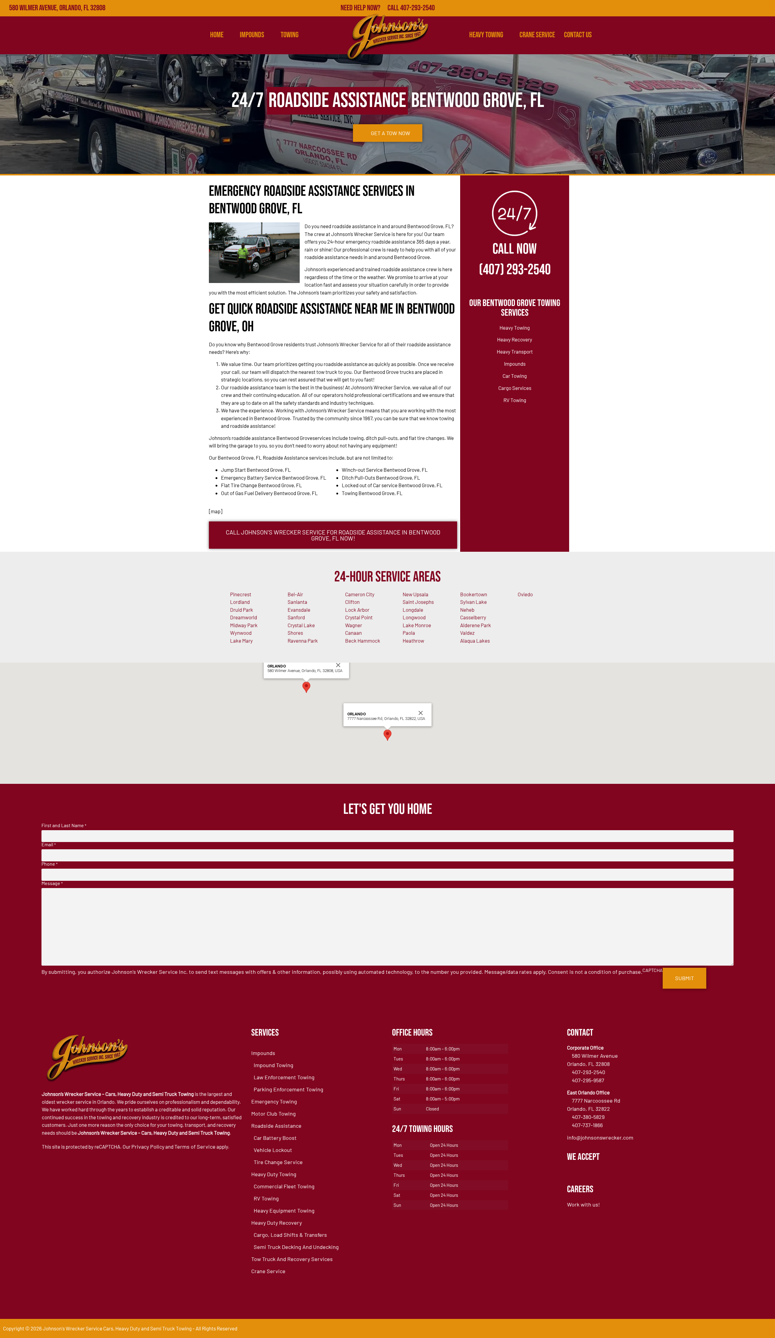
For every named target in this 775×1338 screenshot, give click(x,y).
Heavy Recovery (514, 339)
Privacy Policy (147, 1146)
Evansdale (299, 610)
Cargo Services (514, 388)
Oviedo (525, 594)
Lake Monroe (417, 625)
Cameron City (359, 594)
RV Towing (514, 400)
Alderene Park (475, 625)
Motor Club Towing (273, 1113)
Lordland (240, 602)
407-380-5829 (588, 1116)
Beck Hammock (362, 640)
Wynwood (241, 633)
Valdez (467, 633)
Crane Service (537, 35)
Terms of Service (195, 1146)
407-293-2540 (588, 1072)
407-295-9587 (588, 1080)
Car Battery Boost (275, 1137)
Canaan (353, 633)
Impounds (515, 364)
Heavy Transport (515, 351)
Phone (49, 863)
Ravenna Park (303, 640)
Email (48, 844)
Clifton (352, 602)
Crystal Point (359, 617)
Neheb (467, 610)
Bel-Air (295, 594)
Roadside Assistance (276, 1125)
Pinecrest (240, 594)
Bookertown (473, 594)
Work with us (582, 1204)
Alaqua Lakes (475, 640)
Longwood (414, 617)
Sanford (296, 617)
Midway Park (244, 625)
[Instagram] (767, 8)
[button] (306, 687)
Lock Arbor (357, 610)
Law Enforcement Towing (284, 1077)
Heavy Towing (486, 35)
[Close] (338, 665)
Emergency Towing (274, 1101)
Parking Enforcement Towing (288, 1089)
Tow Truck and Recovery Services (292, 1259)
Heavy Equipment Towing (284, 1210)
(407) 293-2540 (515, 269)
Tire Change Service (278, 1162)
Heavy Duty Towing (273, 1174)
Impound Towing (273, 1065)
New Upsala (415, 594)
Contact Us (578, 35)
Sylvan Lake (473, 602)
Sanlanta (297, 602)
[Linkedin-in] (754, 8)
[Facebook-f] (714, 8)
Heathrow (413, 640)
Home (216, 35)
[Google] (727, 8)
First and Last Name (63, 825)
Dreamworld (243, 617)
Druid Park (241, 610)
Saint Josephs (418, 602)
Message (52, 883)
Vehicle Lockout (273, 1150)
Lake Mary (241, 640)
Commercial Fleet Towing (284, 1186)
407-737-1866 (587, 1125)
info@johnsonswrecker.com (600, 1137)
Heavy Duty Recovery (276, 1222)
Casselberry (473, 617)
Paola (409, 633)
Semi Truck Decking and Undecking (296, 1246)
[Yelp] (740, 8)
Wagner (353, 625)
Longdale (413, 610)
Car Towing (515, 376)
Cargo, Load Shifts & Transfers (290, 1234)
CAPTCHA (652, 970)
